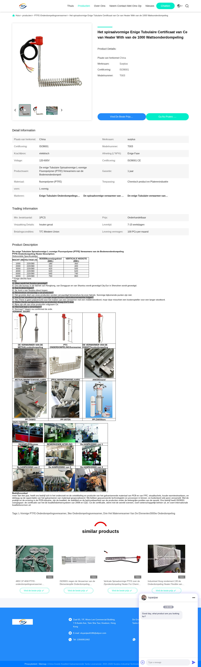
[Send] (193, 662)
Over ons (99, 6)
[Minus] (193, 597)
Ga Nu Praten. (165, 116)
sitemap (42, 664)
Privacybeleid (31, 664)
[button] (19, 564)
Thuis (70, 6)
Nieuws (150, 6)
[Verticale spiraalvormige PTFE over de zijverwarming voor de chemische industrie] (52, 61)
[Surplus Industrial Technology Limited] (22, 6)
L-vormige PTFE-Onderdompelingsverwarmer (42, 513)
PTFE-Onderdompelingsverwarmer (50, 15)
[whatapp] (136, 639)
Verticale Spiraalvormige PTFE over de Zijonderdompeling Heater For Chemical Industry (122, 583)
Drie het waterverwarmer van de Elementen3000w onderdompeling (139, 513)
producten (27, 15)
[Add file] (143, 662)
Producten (84, 6)
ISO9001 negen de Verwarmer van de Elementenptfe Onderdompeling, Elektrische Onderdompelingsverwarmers (77, 583)
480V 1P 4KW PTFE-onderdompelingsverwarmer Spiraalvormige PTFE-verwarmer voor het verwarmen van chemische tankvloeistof (33, 583)
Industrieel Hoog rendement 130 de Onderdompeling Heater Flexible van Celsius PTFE (165, 583)
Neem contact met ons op (125, 6)
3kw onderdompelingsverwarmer (85, 513)
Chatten (165, 5)
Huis (18, 15)
